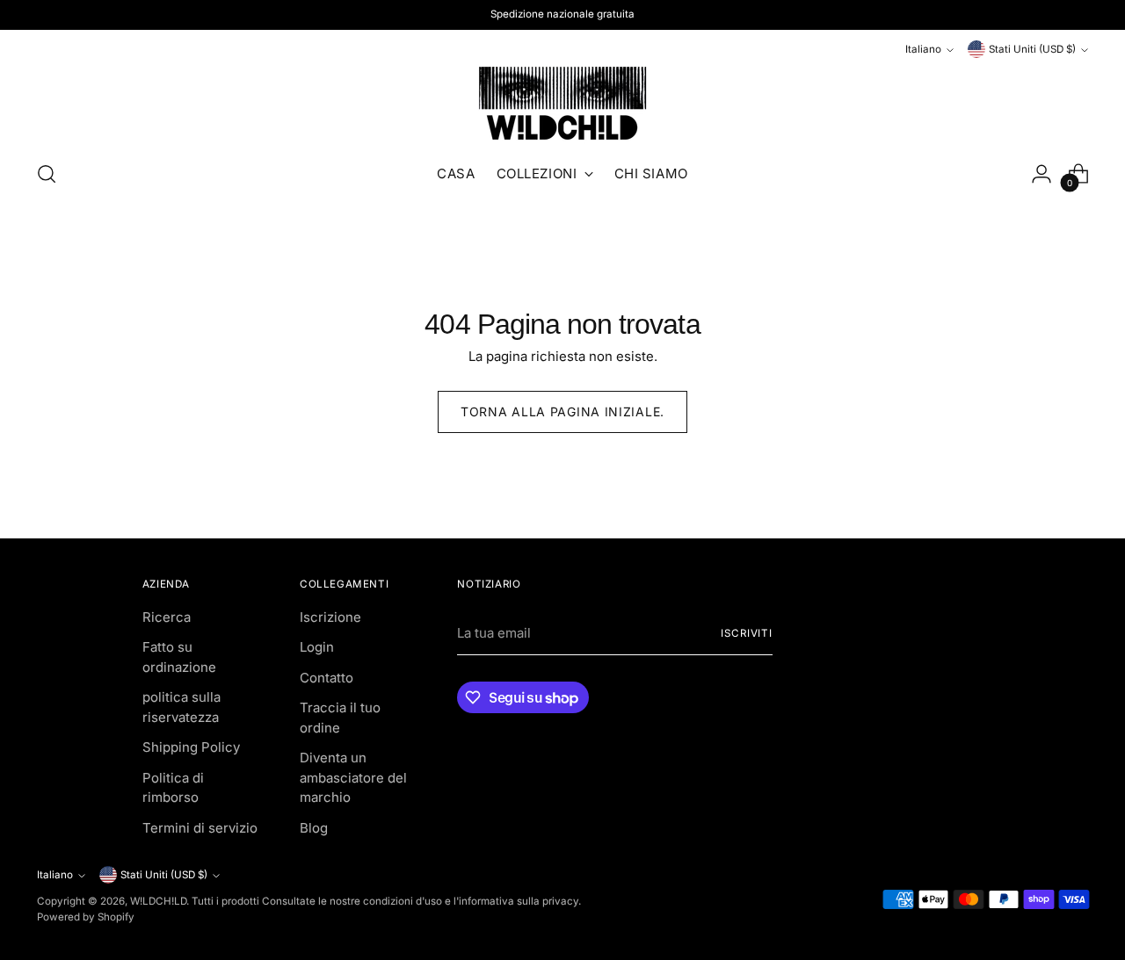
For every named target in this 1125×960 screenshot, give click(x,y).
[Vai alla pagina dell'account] (1041, 173)
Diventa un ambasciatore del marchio (353, 777)
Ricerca (166, 617)
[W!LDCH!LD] (562, 102)
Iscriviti (747, 633)
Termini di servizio (200, 827)
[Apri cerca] (46, 173)
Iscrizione (330, 617)
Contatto (326, 677)
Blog (314, 827)
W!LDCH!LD (158, 901)
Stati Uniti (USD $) (1032, 49)
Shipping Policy (191, 747)
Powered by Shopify (85, 917)
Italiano (923, 49)
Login (317, 647)
